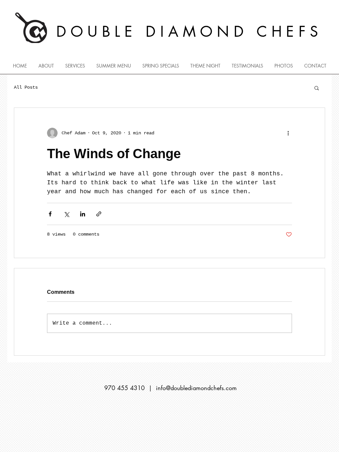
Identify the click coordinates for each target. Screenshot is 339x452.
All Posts (26, 87)
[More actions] (288, 133)
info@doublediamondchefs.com (196, 388)
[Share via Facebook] (50, 214)
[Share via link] (99, 214)
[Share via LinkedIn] (82, 214)
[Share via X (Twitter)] (66, 214)
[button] (317, 87)
